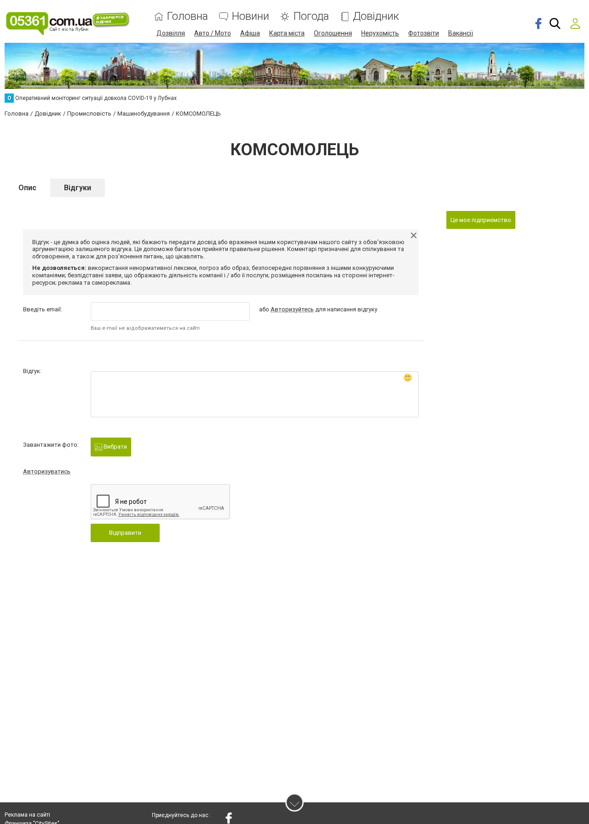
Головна (187, 16)
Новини (250, 16)
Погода (311, 16)
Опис (27, 187)
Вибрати (114, 446)
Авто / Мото (212, 33)
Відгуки (77, 187)
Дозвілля (170, 33)
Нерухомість (380, 33)
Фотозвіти (423, 33)
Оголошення (333, 33)
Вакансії (460, 33)
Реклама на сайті (27, 815)
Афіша (250, 33)
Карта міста (287, 33)
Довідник (376, 16)
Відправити (125, 532)
